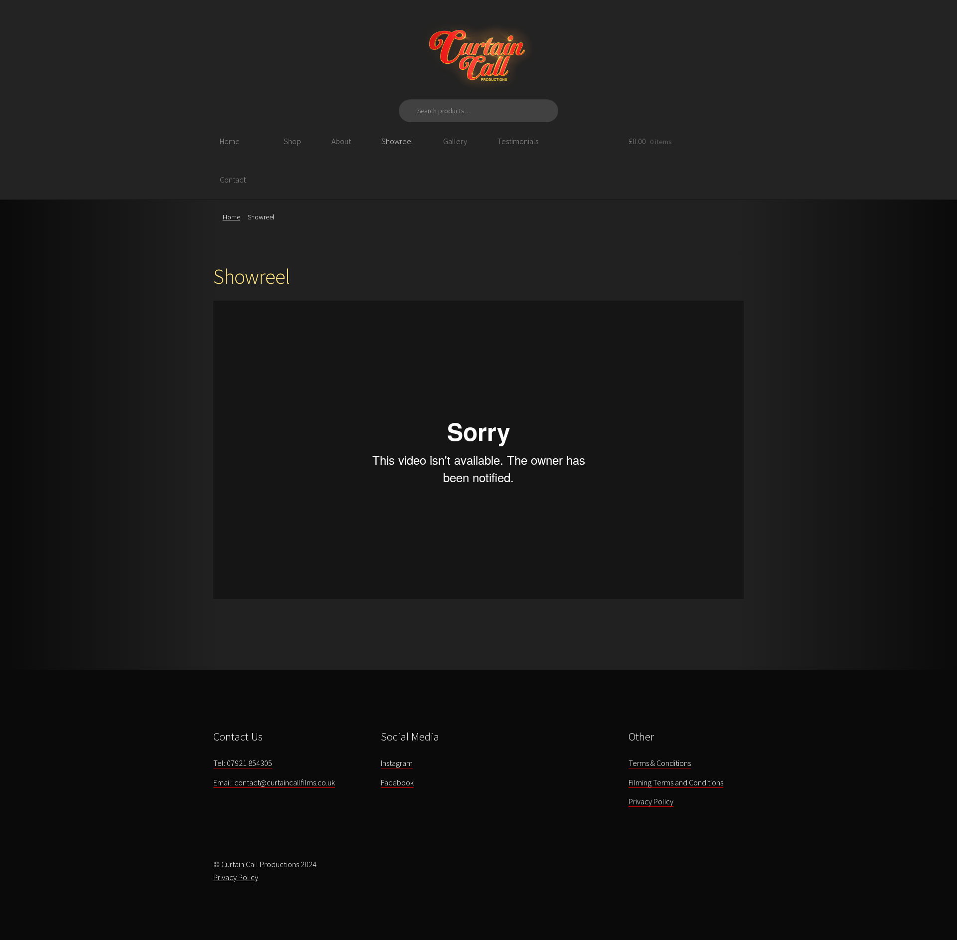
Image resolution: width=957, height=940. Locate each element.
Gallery (455, 141)
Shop (292, 141)
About (341, 141)
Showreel (397, 141)
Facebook (397, 782)
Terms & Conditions (660, 763)
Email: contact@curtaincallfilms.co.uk (274, 782)
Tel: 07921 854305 (242, 763)
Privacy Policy (651, 801)
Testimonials (517, 141)
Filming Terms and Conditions (676, 782)
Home (230, 141)
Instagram (397, 763)
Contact (233, 180)
